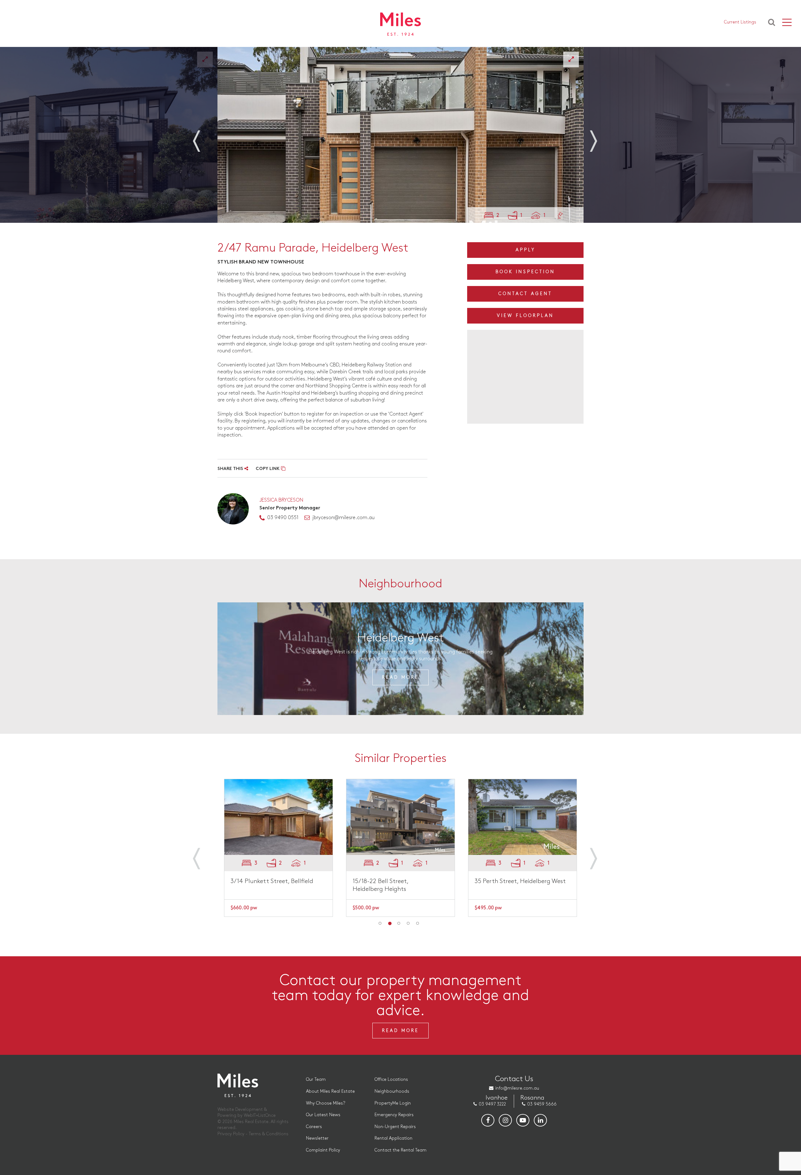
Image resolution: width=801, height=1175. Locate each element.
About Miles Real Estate (330, 1091)
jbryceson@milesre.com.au (343, 517)
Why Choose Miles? (325, 1103)
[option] (400, 135)
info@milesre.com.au (517, 1088)
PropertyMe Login (393, 1103)
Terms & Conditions (268, 1134)
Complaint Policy (323, 1150)
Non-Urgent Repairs (395, 1127)
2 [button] (389, 923)
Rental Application (393, 1138)
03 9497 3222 (492, 1104)
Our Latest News (323, 1115)
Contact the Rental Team (400, 1150)
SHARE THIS (230, 469)
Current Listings (740, 22)
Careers (314, 1127)
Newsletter (317, 1138)
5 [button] (417, 923)
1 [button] (380, 923)
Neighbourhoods (392, 1091)
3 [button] (398, 923)
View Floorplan (525, 316)
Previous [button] (203, 137)
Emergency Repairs (394, 1115)
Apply (525, 250)
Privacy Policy (230, 1134)
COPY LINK (268, 469)
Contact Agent (525, 294)
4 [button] (408, 923)
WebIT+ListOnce (260, 1115)
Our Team (316, 1079)
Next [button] (598, 137)
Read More (400, 677)
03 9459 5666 (542, 1104)
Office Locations (391, 1079)
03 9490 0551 (282, 517)
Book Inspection (525, 272)
